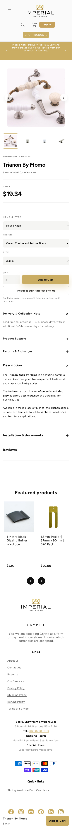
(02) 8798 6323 (39, 731)
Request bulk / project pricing (36, 290)
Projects (12, 674)
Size (6, 252)
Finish (7, 235)
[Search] (23, 25)
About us (13, 660)
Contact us (14, 667)
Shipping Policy (17, 695)
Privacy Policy (16, 688)
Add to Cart (45, 279)
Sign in (47, 24)
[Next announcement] (65, 50)
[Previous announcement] (7, 50)
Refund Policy (16, 701)
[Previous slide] (30, 581)
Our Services (15, 681)
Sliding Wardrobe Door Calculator (28, 790)
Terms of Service (18, 708)
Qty (5, 273)
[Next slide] (41, 581)
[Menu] (10, 10)
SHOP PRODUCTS (36, 34)
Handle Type (12, 217)
